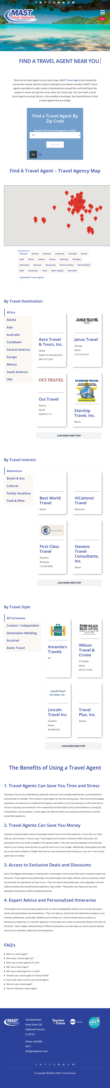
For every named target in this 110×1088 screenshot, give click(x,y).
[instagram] (50, 2)
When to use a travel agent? (19, 984)
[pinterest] (45, 2)
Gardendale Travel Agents (32, 277)
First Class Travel (49, 549)
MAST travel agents (70, 80)
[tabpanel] (55, 279)
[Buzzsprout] (63, 2)
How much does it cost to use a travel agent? (27, 980)
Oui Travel (48, 399)
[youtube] (73, 2)
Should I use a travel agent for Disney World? (27, 975)
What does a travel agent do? (20, 958)
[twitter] (41, 2)
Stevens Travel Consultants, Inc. (87, 554)
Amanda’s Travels (57, 649)
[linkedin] (54, 2)
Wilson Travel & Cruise (87, 650)
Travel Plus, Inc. (87, 712)
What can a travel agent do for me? (22, 962)
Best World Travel (50, 500)
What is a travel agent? (17, 954)
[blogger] (59, 2)
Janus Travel (86, 339)
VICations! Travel (84, 500)
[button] (68, 226)
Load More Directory (69, 435)
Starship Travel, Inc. (84, 413)
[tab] (24, 253)
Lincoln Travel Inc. (58, 712)
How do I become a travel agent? (21, 988)
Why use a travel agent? (17, 967)
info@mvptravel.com (36, 1051)
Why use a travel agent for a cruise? (23, 971)
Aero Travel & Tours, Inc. (51, 342)
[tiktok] (68, 2)
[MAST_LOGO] (21, 9)
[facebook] (36, 2)
